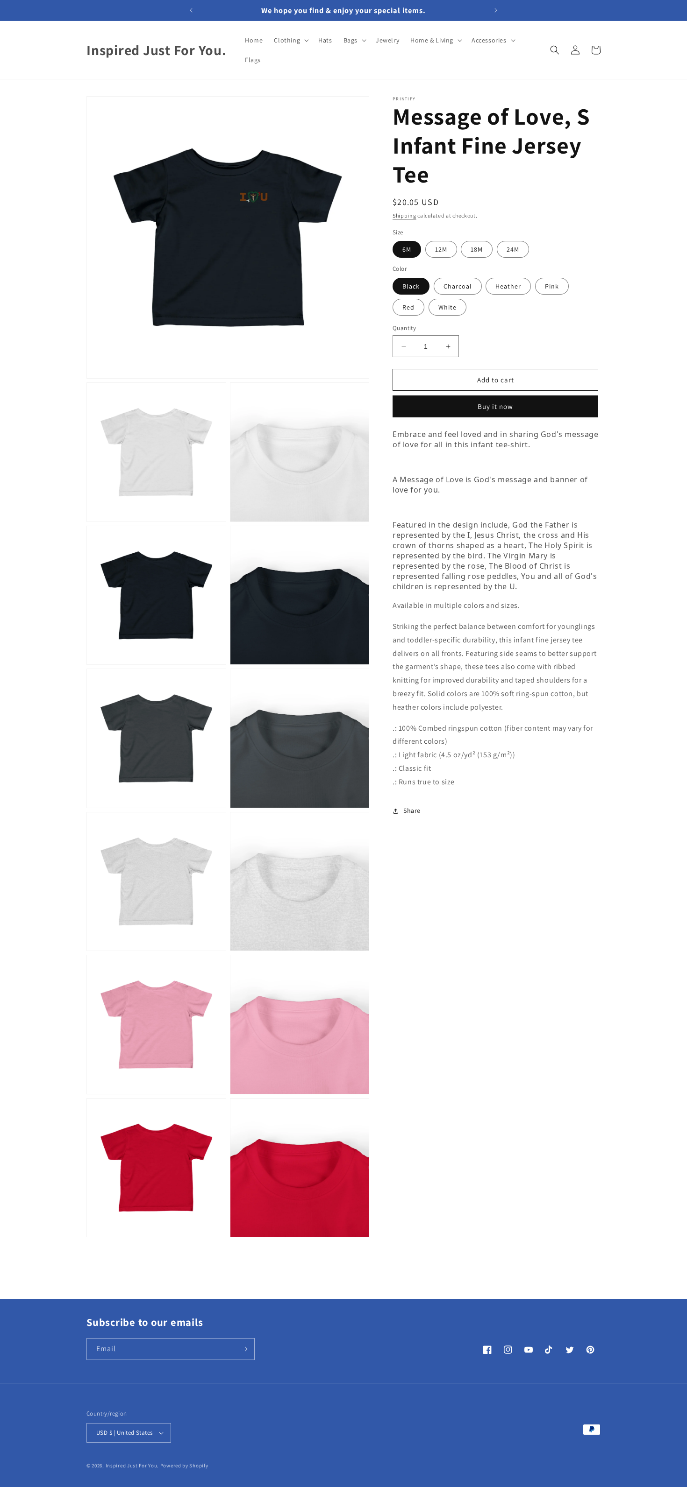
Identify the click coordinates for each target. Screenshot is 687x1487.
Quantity (404, 328)
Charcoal (458, 286)
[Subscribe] (244, 1349)
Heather (508, 286)
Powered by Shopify (184, 1465)
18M (477, 249)
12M (441, 249)
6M (406, 249)
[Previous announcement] (191, 10)
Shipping (404, 215)
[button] (290, 40)
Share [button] (412, 810)
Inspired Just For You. (132, 1465)
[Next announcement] (496, 10)
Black (411, 286)
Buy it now (495, 406)
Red (408, 307)
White (447, 307)
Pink (552, 286)
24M (513, 249)
